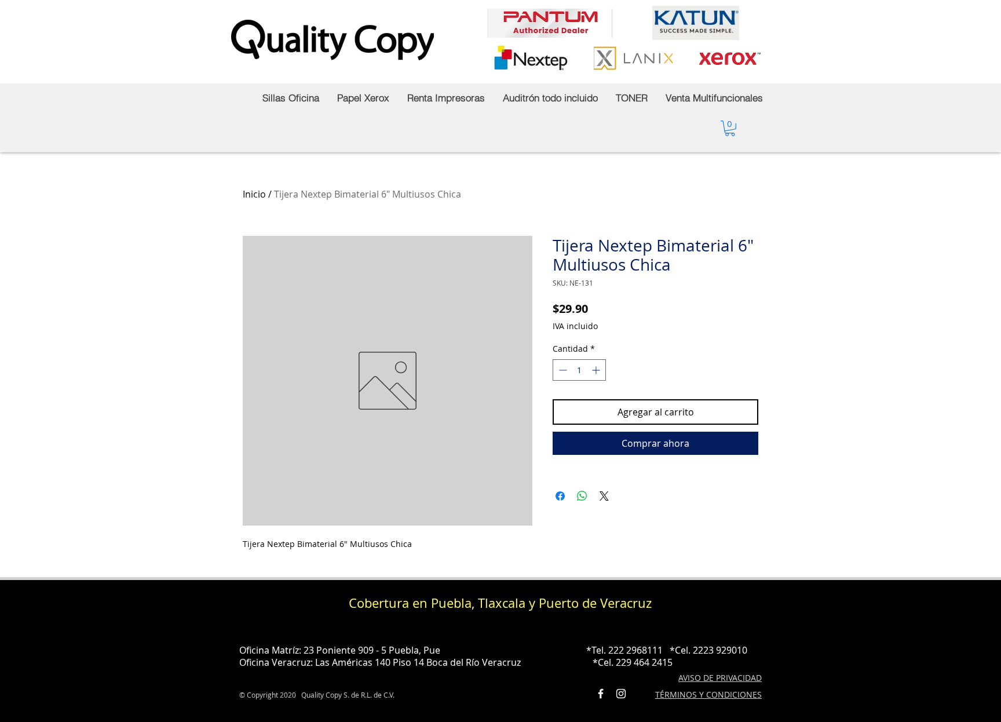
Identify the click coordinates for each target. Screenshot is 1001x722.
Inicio (254, 194)
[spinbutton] (579, 370)
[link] (730, 128)
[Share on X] (604, 496)
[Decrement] (561, 370)
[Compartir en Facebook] (560, 496)
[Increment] (597, 370)
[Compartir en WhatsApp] (582, 496)
